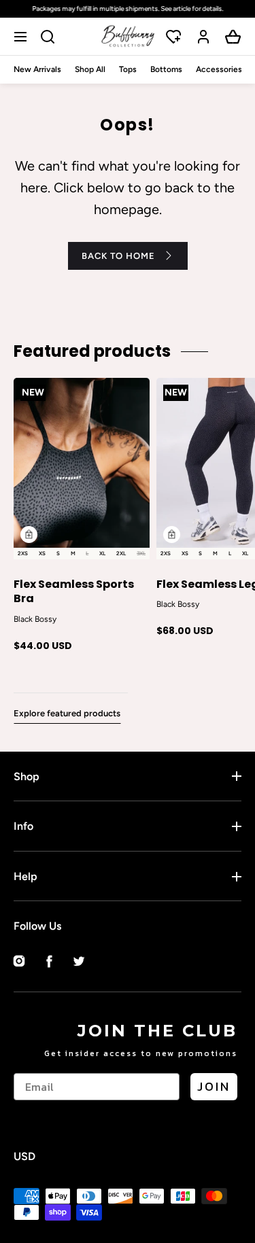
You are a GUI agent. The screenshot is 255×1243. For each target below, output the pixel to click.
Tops (128, 69)
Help (25, 876)
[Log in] (203, 37)
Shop (26, 776)
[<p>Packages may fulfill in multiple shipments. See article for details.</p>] (127, 8)
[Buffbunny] (128, 36)
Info (23, 826)
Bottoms (166, 69)
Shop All (90, 69)
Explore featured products (67, 713)
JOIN (214, 1086)
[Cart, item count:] (233, 37)
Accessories (219, 69)
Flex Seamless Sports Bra (74, 591)
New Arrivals (37, 69)
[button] (22, 36)
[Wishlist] (173, 37)
